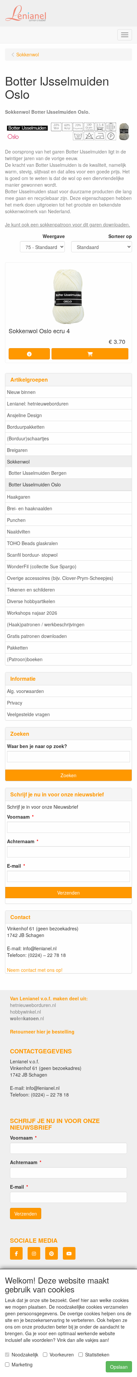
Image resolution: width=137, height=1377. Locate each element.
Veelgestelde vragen (28, 714)
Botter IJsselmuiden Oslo (35, 484)
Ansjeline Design (24, 415)
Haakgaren (18, 496)
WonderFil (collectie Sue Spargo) (41, 566)
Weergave (54, 236)
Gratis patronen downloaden (37, 636)
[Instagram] (34, 1253)
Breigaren (17, 450)
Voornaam (18, 816)
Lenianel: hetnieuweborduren (37, 403)
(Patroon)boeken (25, 659)
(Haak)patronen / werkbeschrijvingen (45, 624)
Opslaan (119, 1366)
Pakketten (17, 647)
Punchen (16, 520)
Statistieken (97, 1354)
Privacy (14, 702)
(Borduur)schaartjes (28, 438)
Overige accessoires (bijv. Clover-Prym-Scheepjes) (60, 578)
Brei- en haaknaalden (29, 508)
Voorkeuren (62, 1354)
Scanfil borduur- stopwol (32, 554)
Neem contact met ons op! (35, 970)
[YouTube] (69, 1253)
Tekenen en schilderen (31, 589)
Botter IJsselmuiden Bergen (38, 472)
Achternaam (20, 841)
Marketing (22, 1364)
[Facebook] (16, 1253)
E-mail (14, 865)
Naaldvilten (18, 531)
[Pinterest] (51, 1253)
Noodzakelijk (25, 1354)
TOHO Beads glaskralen (32, 543)
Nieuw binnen (21, 392)
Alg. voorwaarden (25, 691)
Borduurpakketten (26, 426)
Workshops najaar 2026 (32, 612)
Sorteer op (120, 236)
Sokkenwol (18, 461)
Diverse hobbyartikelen (31, 601)
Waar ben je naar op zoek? (37, 746)
